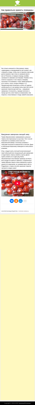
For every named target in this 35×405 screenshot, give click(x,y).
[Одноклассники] (16, 201)
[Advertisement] (17, 48)
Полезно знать (23, 211)
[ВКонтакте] (12, 201)
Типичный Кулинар (24, 403)
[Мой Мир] (21, 201)
